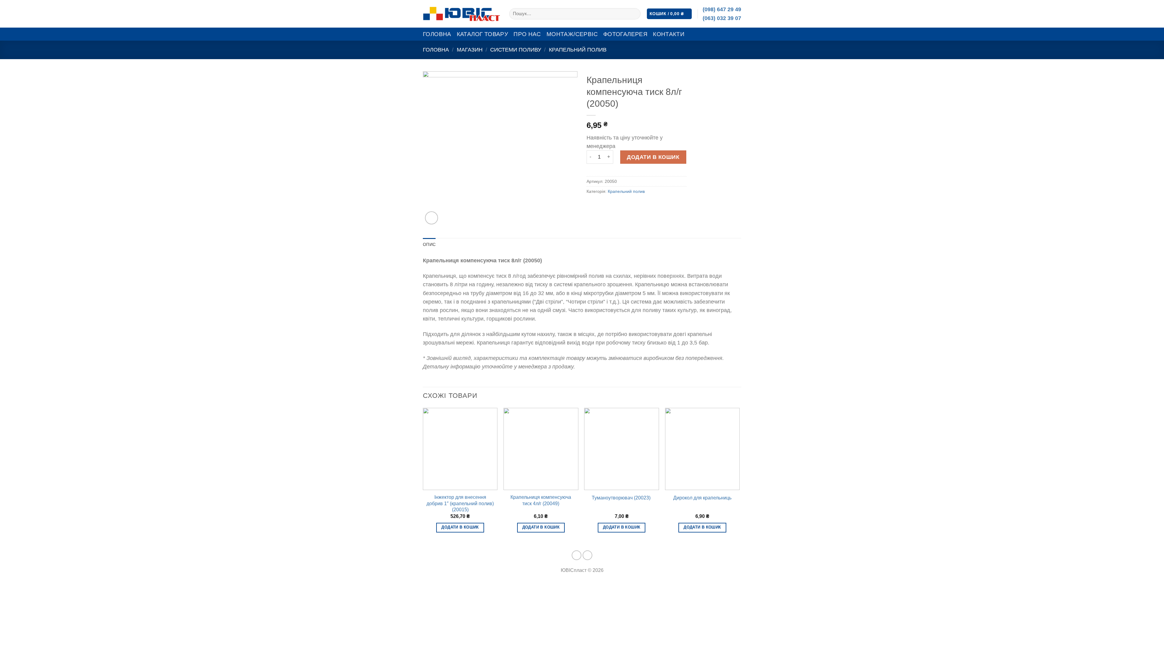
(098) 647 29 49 (722, 9)
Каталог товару (482, 34)
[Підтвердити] (634, 13)
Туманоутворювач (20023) (622, 497)
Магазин (470, 50)
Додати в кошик (653, 157)
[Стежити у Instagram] (588, 555)
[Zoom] (431, 217)
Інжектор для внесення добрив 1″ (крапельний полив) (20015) (460, 503)
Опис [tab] (429, 244)
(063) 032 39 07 (722, 18)
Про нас (527, 34)
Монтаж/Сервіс (572, 34)
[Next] (739, 476)
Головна (437, 34)
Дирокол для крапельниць (702, 497)
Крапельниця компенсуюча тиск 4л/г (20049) (540, 500)
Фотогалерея (625, 34)
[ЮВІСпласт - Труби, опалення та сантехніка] (461, 13)
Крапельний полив (578, 50)
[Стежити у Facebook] (577, 555)
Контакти (668, 34)
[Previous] (423, 476)
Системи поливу (515, 50)
